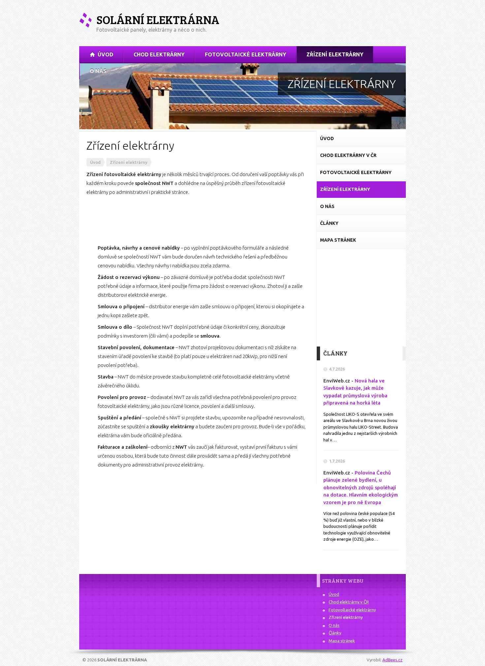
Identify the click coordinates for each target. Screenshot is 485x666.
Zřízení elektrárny (346, 617)
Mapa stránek (342, 640)
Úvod (334, 594)
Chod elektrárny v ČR (349, 601)
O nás (334, 625)
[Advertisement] (328, 23)
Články (335, 632)
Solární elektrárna (157, 19)
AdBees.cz (392, 659)
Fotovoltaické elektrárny (352, 609)
